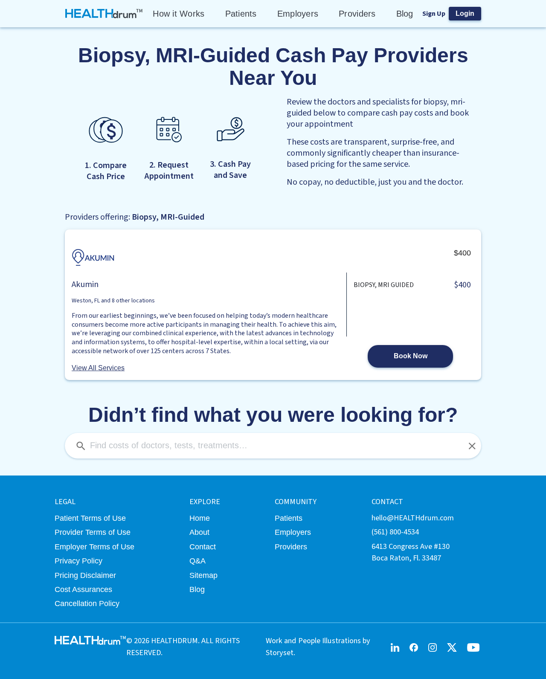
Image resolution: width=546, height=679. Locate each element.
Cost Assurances (83, 589)
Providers (357, 13)
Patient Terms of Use (90, 518)
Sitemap (203, 575)
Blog (404, 13)
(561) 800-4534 (395, 531)
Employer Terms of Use (94, 546)
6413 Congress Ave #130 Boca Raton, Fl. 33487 (411, 552)
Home (199, 518)
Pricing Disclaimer (85, 575)
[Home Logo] (104, 13)
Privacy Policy (78, 560)
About (199, 532)
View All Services (98, 367)
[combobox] (273, 445)
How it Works (178, 13)
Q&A (197, 560)
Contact (202, 546)
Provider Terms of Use (93, 532)
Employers (297, 13)
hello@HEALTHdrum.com (413, 517)
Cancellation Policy (87, 603)
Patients (241, 13)
